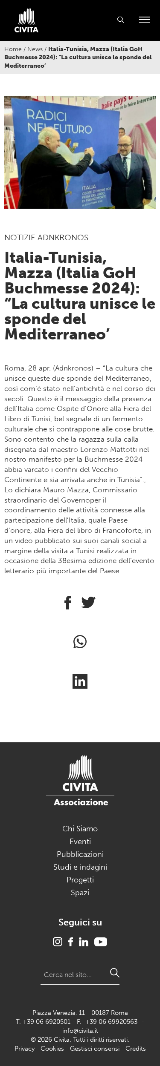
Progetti (80, 880)
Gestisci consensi (94, 1048)
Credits (135, 1048)
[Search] (114, 972)
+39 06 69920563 (111, 1022)
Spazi (80, 892)
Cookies (52, 1048)
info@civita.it (80, 1030)
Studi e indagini (80, 867)
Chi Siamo (80, 828)
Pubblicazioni (80, 854)
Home (13, 49)
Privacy (25, 1048)
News (35, 49)
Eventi (80, 841)
